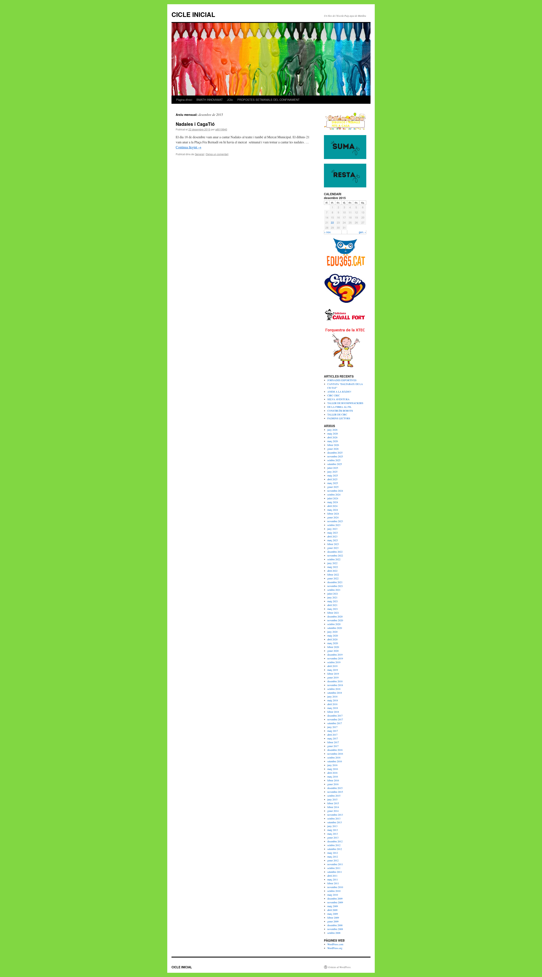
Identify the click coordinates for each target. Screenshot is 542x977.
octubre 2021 (333, 589)
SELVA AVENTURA (338, 399)
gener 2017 (333, 746)
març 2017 (332, 738)
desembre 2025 (335, 452)
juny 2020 (332, 631)
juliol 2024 (332, 498)
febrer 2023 (333, 544)
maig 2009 (332, 906)
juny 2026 (332, 429)
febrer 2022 (333, 574)
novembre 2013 (335, 814)
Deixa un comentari (217, 154)
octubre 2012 (333, 845)
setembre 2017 (334, 723)
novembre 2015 (335, 791)
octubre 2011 (333, 868)
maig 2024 (332, 502)
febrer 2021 (333, 612)
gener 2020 (333, 650)
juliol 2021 (332, 593)
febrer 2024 (333, 513)
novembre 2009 (335, 902)
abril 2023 (332, 536)
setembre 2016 (334, 761)
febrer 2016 (333, 780)
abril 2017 (332, 734)
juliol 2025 (332, 467)
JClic (230, 100)
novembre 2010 (335, 887)
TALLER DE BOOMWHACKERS (345, 403)
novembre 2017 (335, 719)
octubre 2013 (333, 818)
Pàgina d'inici (184, 100)
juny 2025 (332, 471)
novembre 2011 (335, 864)
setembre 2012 (334, 849)
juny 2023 (332, 528)
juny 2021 (332, 597)
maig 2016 (332, 769)
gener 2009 (333, 921)
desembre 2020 (335, 616)
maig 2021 (332, 601)
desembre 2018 (335, 681)
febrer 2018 (333, 711)
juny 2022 (332, 563)
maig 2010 (332, 894)
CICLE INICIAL (193, 14)
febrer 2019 (333, 673)
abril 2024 (332, 506)
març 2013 (332, 833)
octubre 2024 (333, 494)
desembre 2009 (335, 898)
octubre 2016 (333, 757)
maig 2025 (332, 475)
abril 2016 (332, 772)
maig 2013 (332, 830)
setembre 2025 (334, 464)
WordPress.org (334, 948)
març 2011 (332, 879)
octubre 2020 (333, 624)
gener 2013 (333, 837)
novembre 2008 (335, 929)
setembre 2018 (334, 692)
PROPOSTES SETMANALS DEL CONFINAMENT (268, 100)
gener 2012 (333, 860)
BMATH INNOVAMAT (209, 100)
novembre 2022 (335, 555)
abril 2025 (332, 479)
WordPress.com (335, 944)
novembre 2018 (335, 685)
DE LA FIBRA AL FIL (339, 406)
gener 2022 (333, 578)
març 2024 (332, 509)
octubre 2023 (333, 525)
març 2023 (332, 540)
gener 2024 (333, 517)
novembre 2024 (335, 490)
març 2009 (332, 913)
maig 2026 (332, 433)
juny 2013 (332, 826)
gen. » (362, 232)
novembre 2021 (335, 586)
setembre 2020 (334, 628)
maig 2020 (332, 635)
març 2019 (332, 669)
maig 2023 (332, 532)
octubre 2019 (333, 662)
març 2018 (332, 708)
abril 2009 (332, 910)
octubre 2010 (333, 891)
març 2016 (332, 776)
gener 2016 (333, 784)
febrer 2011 (333, 883)
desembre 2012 (335, 841)
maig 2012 (332, 852)
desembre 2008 (335, 925)
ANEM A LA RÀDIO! (339, 391)
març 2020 (332, 643)
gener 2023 (333, 547)
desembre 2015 (335, 788)
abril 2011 (332, 875)
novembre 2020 (335, 620)
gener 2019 (333, 677)
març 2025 (332, 483)
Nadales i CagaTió (195, 124)
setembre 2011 (334, 871)
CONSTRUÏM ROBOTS (340, 410)
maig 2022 (332, 567)
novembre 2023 (335, 521)
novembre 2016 (335, 753)
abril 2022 (332, 570)
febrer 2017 (333, 742)
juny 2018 (332, 696)
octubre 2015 (333, 795)
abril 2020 (332, 639)
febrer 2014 (333, 807)
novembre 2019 (335, 658)
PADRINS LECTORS (338, 418)
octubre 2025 (333, 460)
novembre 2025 (335, 456)
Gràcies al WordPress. (339, 967)
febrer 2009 (333, 917)
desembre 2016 (335, 749)
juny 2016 (332, 765)
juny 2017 (332, 727)
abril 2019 (332, 666)
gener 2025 (333, 486)
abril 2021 (332, 605)
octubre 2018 (333, 689)
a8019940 (221, 129)
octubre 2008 (333, 932)
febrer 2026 (333, 445)
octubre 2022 (333, 559)
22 (332, 222)
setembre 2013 (334, 822)
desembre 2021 (335, 582)
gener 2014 (333, 810)
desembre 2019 (335, 654)
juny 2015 (332, 799)
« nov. (327, 232)
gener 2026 (333, 448)
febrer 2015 (333, 803)
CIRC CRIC (333, 395)
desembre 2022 (335, 551)
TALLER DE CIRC (337, 414)
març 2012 (332, 856)
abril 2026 (332, 437)
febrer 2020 (333, 647)
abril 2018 (332, 704)
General (199, 154)
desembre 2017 (335, 715)
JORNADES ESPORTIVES (342, 380)
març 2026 (332, 441)
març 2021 (332, 608)
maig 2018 (332, 700)
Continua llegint (188, 147)
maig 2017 (332, 730)
